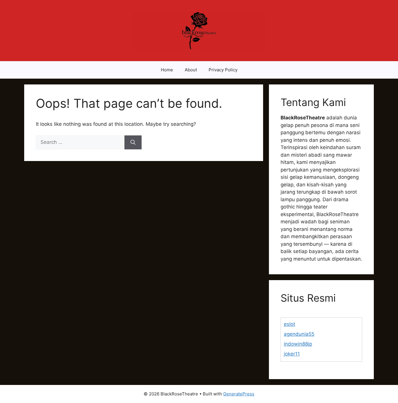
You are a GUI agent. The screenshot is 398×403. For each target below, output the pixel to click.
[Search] (133, 142)
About (191, 70)
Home (167, 70)
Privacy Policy (223, 70)
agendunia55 (299, 334)
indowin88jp (298, 344)
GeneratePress (238, 394)
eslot (289, 324)
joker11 (292, 354)
